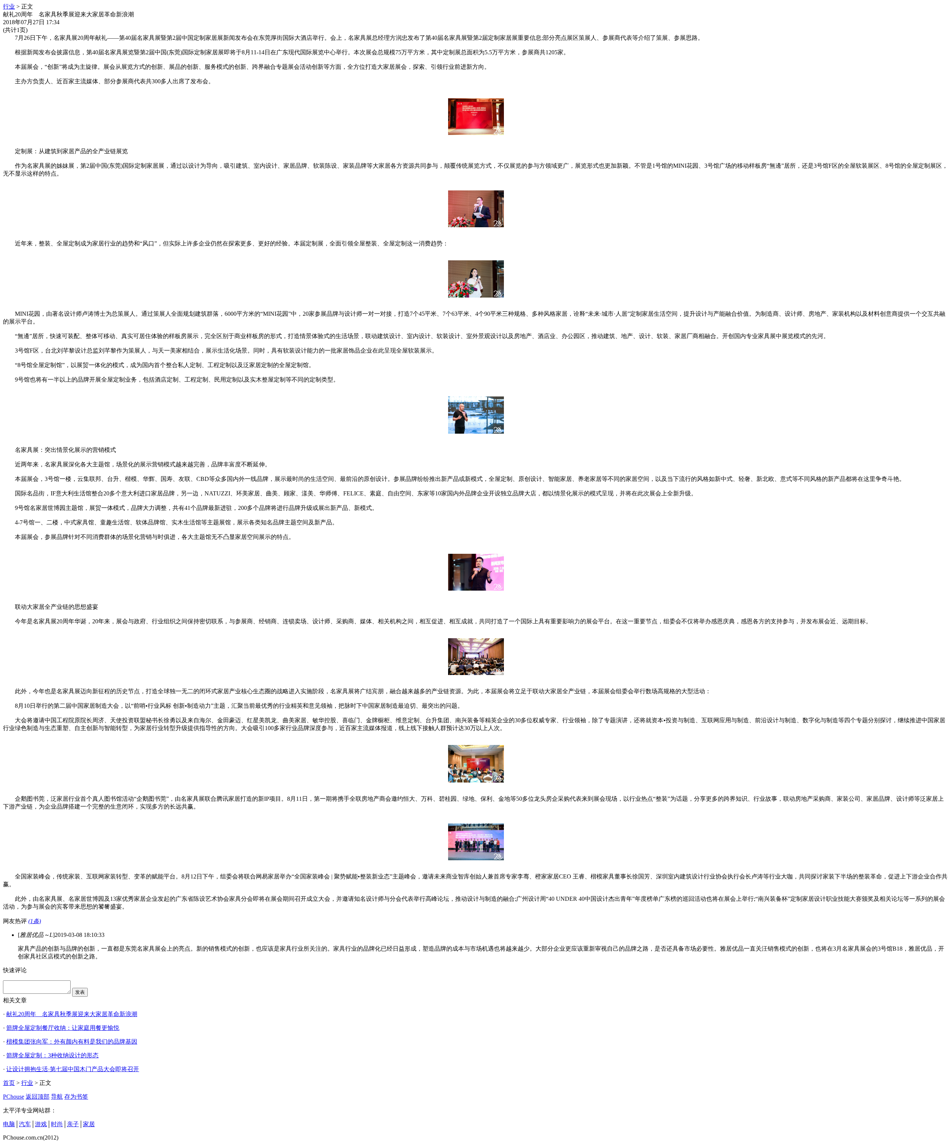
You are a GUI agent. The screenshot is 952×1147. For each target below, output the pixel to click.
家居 (89, 1124)
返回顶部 (37, 1096)
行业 (9, 6)
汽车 (25, 1124)
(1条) (34, 921)
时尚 (57, 1124)
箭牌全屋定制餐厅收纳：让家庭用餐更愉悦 (62, 1028)
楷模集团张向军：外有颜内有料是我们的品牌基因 (71, 1041)
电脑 (9, 1124)
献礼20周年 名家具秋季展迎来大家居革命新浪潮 (71, 1014)
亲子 (73, 1124)
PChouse (13, 1096)
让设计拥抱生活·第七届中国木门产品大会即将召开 (72, 1069)
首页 (9, 1083)
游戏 (41, 1124)
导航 (57, 1096)
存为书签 (76, 1096)
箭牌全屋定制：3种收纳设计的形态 (52, 1055)
